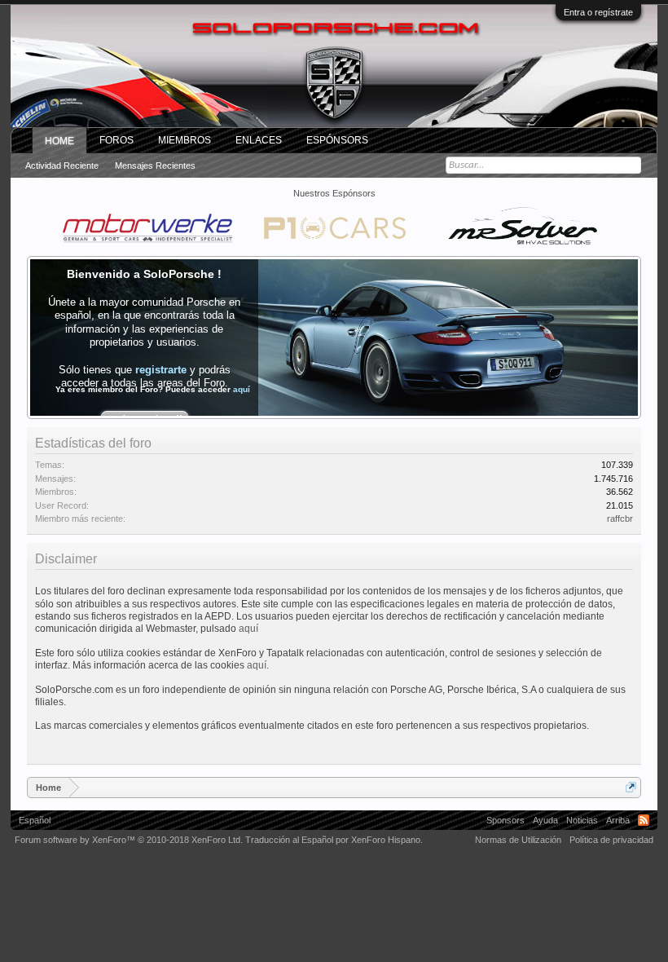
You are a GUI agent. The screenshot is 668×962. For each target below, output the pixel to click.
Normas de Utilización (518, 840)
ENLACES (258, 140)
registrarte (161, 370)
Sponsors (505, 820)
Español (35, 820)
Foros (116, 140)
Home (59, 141)
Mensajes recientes (155, 165)
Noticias (582, 820)
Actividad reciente (62, 165)
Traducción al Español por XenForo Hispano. (334, 840)
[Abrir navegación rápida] (631, 787)
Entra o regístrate (598, 12)
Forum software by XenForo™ (129, 840)
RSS (643, 820)
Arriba (618, 820)
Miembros (184, 140)
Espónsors (337, 140)
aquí (241, 389)
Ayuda (545, 820)
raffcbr (620, 518)
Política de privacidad (611, 840)
